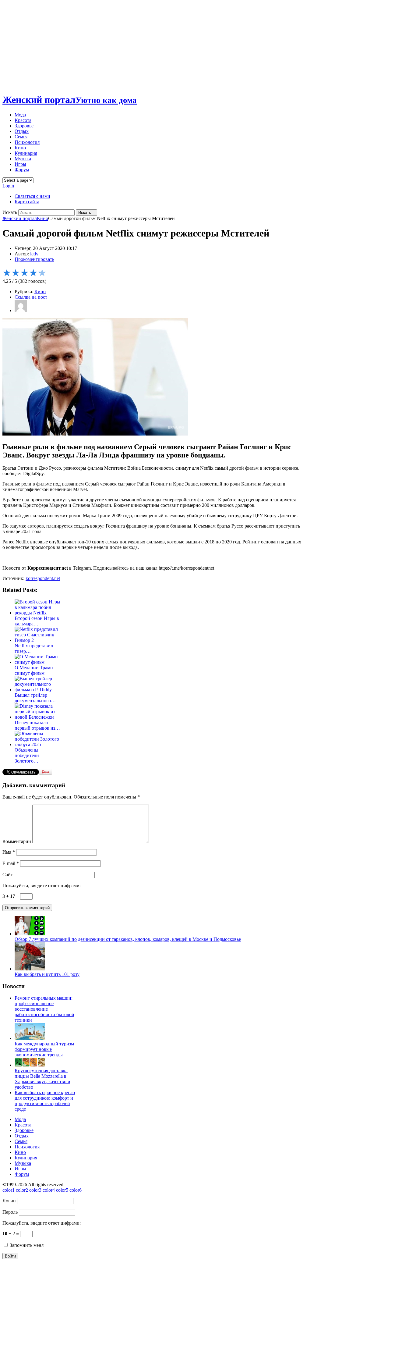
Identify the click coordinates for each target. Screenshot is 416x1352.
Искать (9, 212)
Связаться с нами (32, 196)
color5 (62, 1190)
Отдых (22, 131)
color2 (22, 1190)
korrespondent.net (43, 578)
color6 (75, 1190)
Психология (27, 142)
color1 (8, 1190)
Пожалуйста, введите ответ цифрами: (41, 885)
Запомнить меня (26, 1245)
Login (8, 185)
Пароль (10, 1212)
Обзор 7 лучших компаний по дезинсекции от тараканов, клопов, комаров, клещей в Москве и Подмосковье (128, 939)
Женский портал (69, 99)
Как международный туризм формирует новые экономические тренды (44, 1049)
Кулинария (26, 153)
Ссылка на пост (31, 297)
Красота (23, 120)
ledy (34, 253)
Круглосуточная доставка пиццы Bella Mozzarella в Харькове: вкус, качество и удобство (42, 1079)
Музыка (23, 158)
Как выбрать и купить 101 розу (47, 974)
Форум (22, 169)
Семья (21, 136)
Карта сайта (27, 201)
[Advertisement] (208, 45)
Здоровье (24, 125)
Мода (20, 114)
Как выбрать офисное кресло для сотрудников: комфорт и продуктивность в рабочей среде (45, 1101)
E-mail (10, 863)
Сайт (7, 874)
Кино (20, 147)
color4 (49, 1190)
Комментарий (16, 841)
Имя (8, 852)
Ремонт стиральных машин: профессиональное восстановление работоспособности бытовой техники (44, 1009)
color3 (35, 1190)
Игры (20, 164)
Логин (9, 1200)
